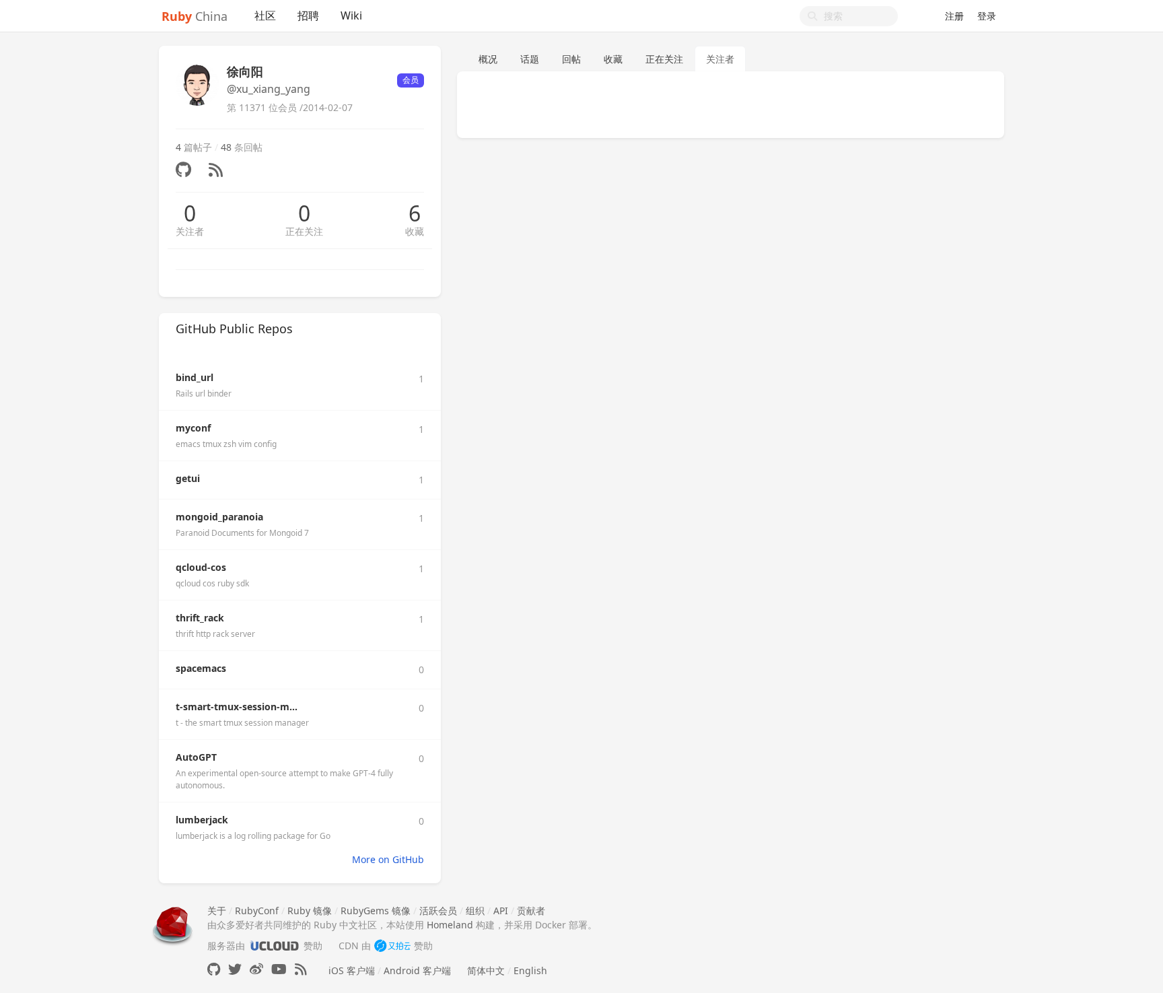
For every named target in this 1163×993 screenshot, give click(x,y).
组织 (475, 910)
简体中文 (486, 970)
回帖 (571, 59)
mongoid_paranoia (219, 516)
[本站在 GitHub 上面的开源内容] (213, 969)
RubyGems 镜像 (376, 910)
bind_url (194, 377)
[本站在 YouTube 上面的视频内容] (279, 969)
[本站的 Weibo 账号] (256, 969)
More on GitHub (388, 859)
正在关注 (304, 231)
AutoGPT (196, 757)
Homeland (450, 924)
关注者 (190, 231)
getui (188, 478)
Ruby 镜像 (309, 910)
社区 (265, 15)
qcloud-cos (201, 567)
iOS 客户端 (351, 970)
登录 (986, 15)
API (500, 910)
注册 (954, 15)
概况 (488, 59)
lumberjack (202, 819)
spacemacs (201, 668)
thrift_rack (200, 617)
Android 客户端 (417, 970)
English (530, 970)
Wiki (351, 15)
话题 (529, 59)
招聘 (308, 15)
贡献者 (531, 910)
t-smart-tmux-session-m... (236, 706)
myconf (193, 427)
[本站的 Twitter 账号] (235, 969)
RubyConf (257, 910)
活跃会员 (438, 910)
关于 (216, 910)
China (194, 16)
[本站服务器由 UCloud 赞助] (274, 945)
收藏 (414, 231)
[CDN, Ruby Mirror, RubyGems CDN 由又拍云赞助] (392, 945)
